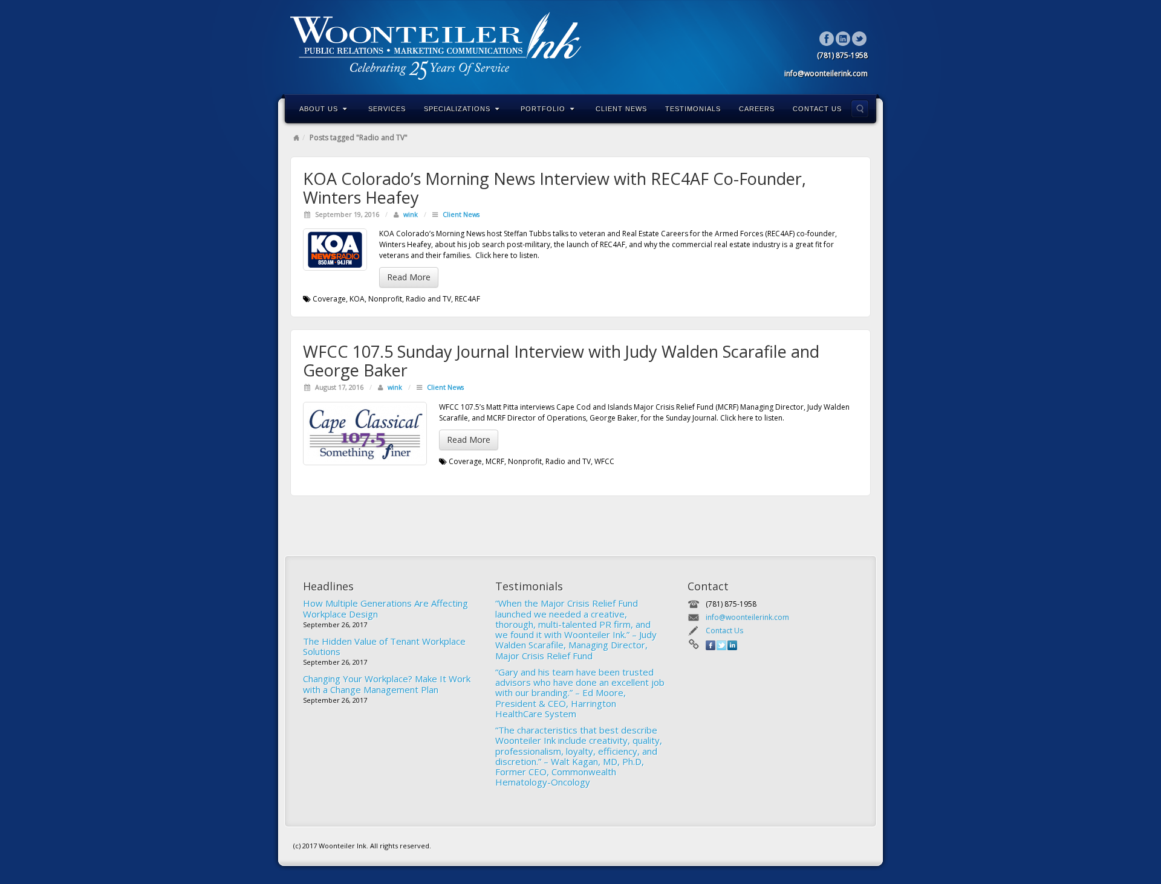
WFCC (604, 461)
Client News (621, 108)
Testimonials (693, 108)
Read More (409, 277)
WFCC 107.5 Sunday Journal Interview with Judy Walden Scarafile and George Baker (561, 360)
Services (387, 108)
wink (410, 214)
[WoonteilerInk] (580, 46)
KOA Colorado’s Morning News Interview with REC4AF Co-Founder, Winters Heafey (554, 187)
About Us (318, 108)
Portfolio (543, 108)
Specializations (457, 108)
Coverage (329, 299)
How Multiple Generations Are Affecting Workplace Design (385, 608)
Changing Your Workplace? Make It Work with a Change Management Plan (386, 684)
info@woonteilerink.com (747, 617)
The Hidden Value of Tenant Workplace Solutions (384, 646)
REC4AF (467, 299)
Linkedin (843, 38)
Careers (757, 108)
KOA (357, 299)
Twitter (859, 38)
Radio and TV (428, 299)
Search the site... (860, 109)
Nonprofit (385, 299)
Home (296, 137)
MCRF (495, 461)
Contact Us (817, 108)
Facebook (826, 38)
